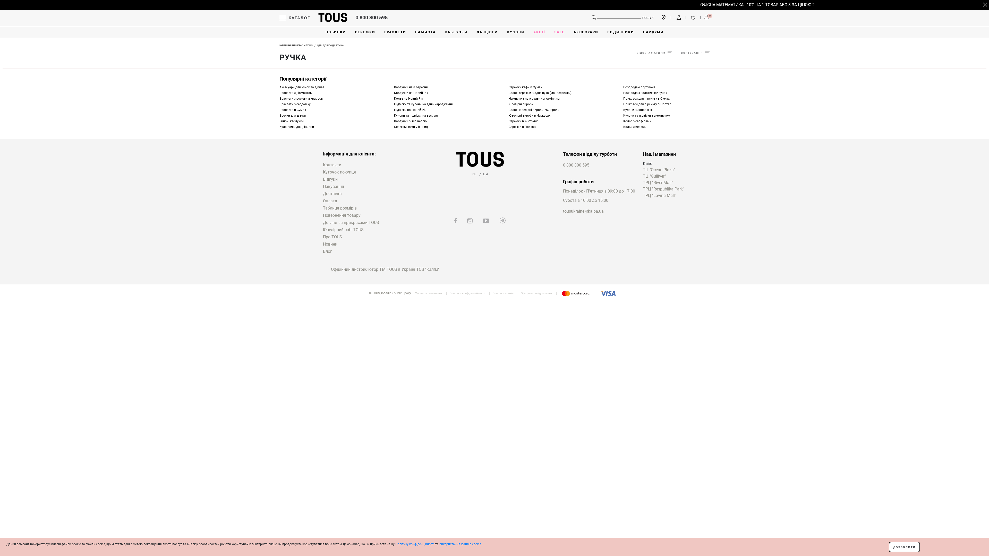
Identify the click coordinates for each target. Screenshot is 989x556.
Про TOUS (332, 236)
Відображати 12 (651, 52)
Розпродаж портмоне (639, 87)
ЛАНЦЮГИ (487, 32)
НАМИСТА (425, 32)
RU (474, 174)
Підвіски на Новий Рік (410, 109)
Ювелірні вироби (521, 104)
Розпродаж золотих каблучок (645, 92)
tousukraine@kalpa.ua (583, 211)
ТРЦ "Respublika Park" (663, 189)
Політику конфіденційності (414, 544)
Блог (327, 251)
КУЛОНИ (515, 32)
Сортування (692, 52)
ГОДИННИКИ (620, 32)
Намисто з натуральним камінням (534, 98)
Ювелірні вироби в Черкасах (529, 115)
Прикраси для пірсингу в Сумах (646, 98)
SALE (559, 32)
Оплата (330, 200)
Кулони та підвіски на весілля (416, 115)
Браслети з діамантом (295, 92)
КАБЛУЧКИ (456, 32)
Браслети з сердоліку (295, 104)
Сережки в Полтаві (522, 126)
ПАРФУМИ (653, 32)
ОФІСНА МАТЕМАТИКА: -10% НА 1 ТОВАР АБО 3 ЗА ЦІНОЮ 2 (750, 4)
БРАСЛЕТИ (395, 32)
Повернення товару (342, 215)
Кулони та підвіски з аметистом (646, 115)
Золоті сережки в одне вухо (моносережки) (540, 92)
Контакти (332, 164)
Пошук (648, 18)
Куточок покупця (339, 172)
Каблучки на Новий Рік (411, 92)
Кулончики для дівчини (296, 126)
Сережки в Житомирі (524, 121)
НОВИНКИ (336, 32)
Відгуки (330, 179)
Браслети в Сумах (292, 109)
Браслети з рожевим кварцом (301, 98)
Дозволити (904, 547)
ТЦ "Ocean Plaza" (659, 170)
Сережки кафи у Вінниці (411, 126)
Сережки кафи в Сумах (525, 87)
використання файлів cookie (460, 544)
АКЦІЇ (539, 32)
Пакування (333, 186)
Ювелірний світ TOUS (343, 229)
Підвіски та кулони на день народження (423, 104)
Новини (330, 244)
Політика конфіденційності (467, 293)
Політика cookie (503, 293)
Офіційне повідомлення (536, 293)
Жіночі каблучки (291, 121)
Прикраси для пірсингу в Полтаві (647, 104)
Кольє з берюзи (634, 126)
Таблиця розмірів (340, 208)
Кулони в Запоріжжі (638, 109)
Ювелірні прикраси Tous (296, 45)
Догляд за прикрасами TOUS (351, 222)
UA (486, 174)
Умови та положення (428, 293)
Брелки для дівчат (292, 115)
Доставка (332, 193)
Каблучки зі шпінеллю (410, 121)
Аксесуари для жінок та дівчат (301, 87)
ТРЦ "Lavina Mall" (659, 195)
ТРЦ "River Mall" (658, 183)
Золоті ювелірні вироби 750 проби (534, 109)
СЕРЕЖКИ (365, 32)
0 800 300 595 (371, 17)
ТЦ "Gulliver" (654, 176)
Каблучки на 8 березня (411, 87)
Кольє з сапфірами (637, 121)
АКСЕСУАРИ (586, 32)
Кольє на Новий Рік (408, 98)
